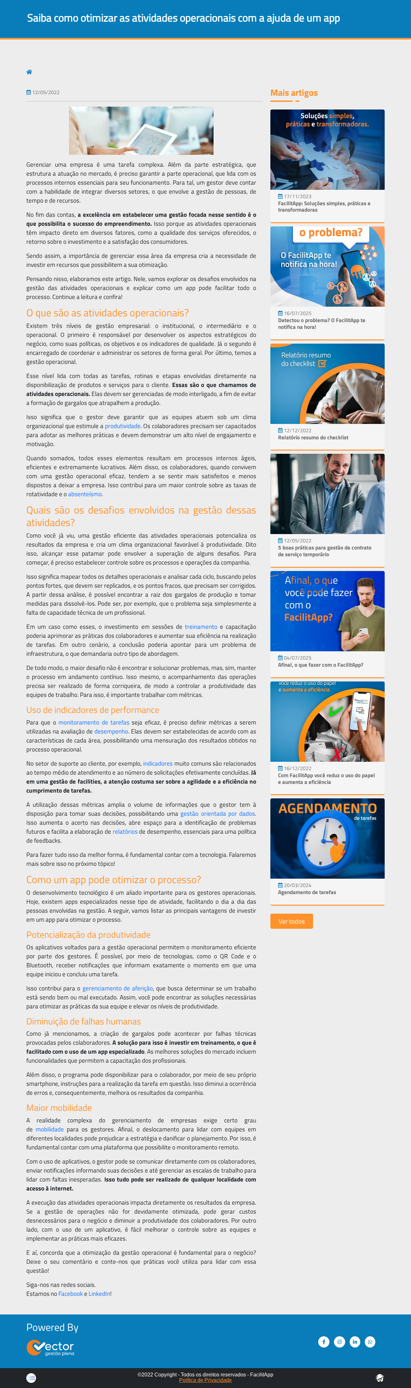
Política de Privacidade (205, 1380)
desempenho (111, 731)
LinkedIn (99, 1293)
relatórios (125, 831)
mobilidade (50, 1129)
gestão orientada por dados (217, 813)
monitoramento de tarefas (93, 722)
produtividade (123, 425)
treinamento (201, 626)
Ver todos (292, 921)
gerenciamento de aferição (118, 988)
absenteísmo (85, 493)
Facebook (70, 1293)
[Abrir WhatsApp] (395, 1372)
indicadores (158, 763)
